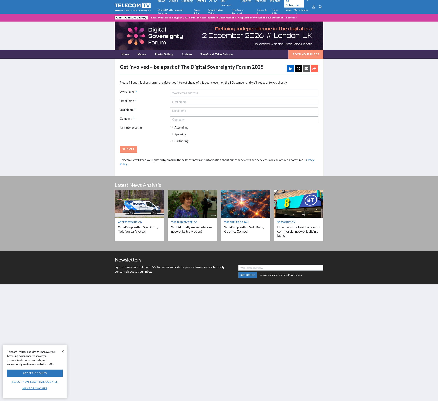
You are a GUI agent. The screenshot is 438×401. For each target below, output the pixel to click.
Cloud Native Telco (215, 11)
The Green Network (238, 11)
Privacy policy (295, 275)
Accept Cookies (35, 373)
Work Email (128, 92)
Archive (187, 54)
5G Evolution (286, 222)
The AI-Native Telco (184, 222)
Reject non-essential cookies (34, 381)
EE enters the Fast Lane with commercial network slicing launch (298, 231)
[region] (35, 371)
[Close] (62, 351)
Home (125, 54)
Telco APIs (275, 11)
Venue (142, 54)
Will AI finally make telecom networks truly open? (191, 229)
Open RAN (197, 11)
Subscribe (247, 274)
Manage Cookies (34, 388)
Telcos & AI (262, 11)
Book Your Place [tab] (306, 54)
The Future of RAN (236, 222)
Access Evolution (130, 222)
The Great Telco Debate (216, 54)
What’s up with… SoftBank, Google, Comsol (244, 229)
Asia (288, 9)
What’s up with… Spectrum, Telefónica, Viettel (138, 229)
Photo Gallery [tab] (164, 54)
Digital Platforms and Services (170, 11)
